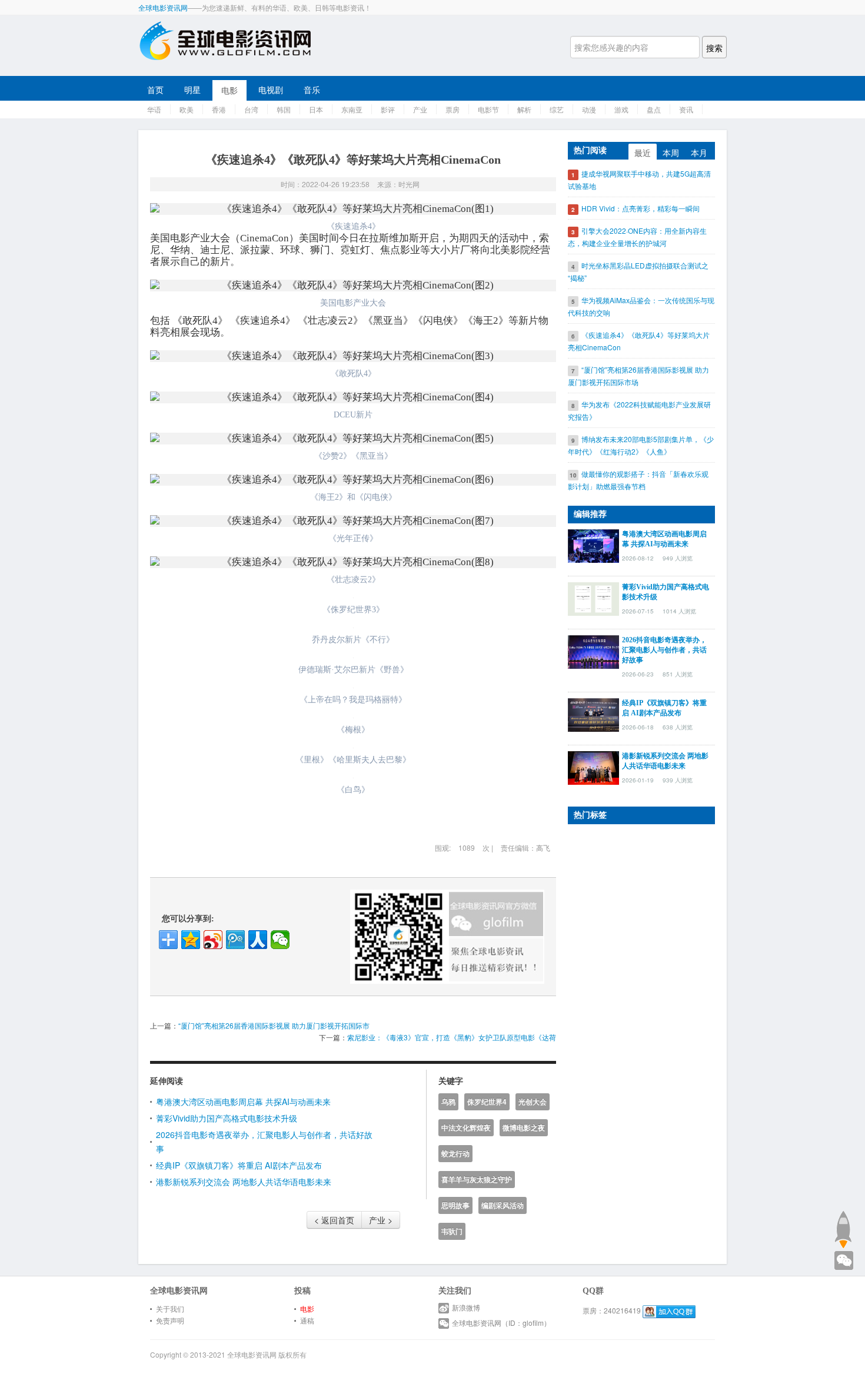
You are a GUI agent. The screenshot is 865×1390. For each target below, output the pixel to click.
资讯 (686, 109)
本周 (671, 152)
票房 (452, 109)
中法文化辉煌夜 (466, 1128)
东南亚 (351, 109)
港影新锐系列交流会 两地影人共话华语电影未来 (243, 1181)
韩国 (284, 109)
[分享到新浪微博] (213, 939)
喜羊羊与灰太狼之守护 (476, 1180)
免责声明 (170, 1320)
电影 (229, 90)
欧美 (186, 109)
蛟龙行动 (455, 1154)
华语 (154, 109)
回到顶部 (842, 1229)
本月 (699, 152)
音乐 (312, 89)
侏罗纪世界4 (487, 1102)
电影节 (488, 109)
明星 (192, 89)
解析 (524, 109)
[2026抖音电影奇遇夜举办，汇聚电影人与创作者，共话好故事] (593, 650)
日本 (316, 109)
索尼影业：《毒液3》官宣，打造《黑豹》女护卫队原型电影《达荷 (451, 1037)
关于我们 (170, 1308)
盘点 (654, 109)
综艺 (557, 109)
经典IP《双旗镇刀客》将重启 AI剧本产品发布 (239, 1165)
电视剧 (270, 89)
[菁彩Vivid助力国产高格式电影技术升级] (593, 597)
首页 (155, 89)
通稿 (307, 1320)
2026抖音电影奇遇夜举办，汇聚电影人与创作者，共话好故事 (664, 650)
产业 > (380, 1220)
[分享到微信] (280, 939)
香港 (219, 109)
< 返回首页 (334, 1220)
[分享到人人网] (257, 939)
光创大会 (532, 1102)
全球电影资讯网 (163, 7)
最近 (642, 152)
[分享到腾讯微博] (235, 939)
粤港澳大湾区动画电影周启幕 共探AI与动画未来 (243, 1101)
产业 (420, 109)
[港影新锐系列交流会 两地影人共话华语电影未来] (593, 766)
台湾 (251, 109)
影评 (388, 109)
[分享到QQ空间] (190, 939)
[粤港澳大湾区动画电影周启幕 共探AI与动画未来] (593, 544)
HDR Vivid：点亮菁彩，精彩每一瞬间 (640, 208)
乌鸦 (448, 1102)
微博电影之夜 (524, 1128)
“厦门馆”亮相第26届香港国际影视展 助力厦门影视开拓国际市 (274, 1025)
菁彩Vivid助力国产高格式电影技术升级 (226, 1118)
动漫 (589, 109)
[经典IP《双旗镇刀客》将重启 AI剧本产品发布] (593, 713)
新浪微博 (466, 1307)
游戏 (621, 109)
